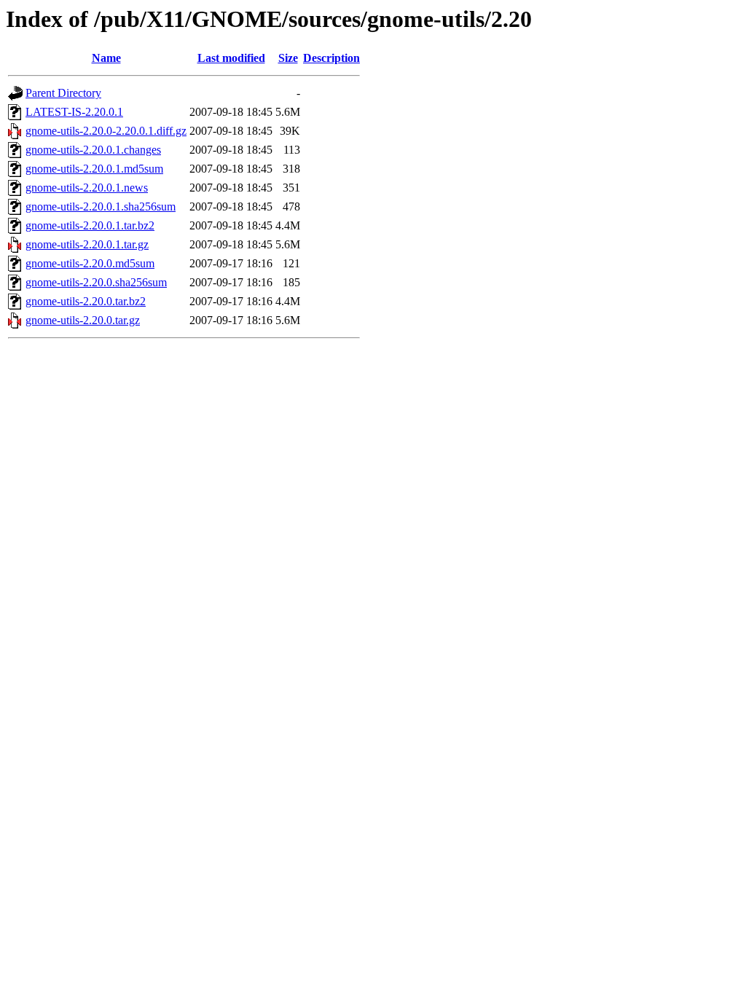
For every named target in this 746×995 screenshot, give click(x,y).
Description (331, 58)
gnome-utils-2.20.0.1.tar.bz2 (89, 225)
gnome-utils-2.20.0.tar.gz (82, 320)
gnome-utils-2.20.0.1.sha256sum (100, 206)
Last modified (231, 58)
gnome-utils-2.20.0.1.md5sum (94, 168)
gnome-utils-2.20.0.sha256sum (96, 282)
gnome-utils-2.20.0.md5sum (89, 263)
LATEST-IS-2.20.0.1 (74, 112)
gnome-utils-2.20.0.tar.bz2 (85, 301)
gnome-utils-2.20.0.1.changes (93, 149)
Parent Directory (63, 93)
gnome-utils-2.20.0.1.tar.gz (87, 244)
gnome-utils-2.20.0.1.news (86, 187)
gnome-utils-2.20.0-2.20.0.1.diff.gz (105, 131)
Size (288, 58)
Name (106, 58)
